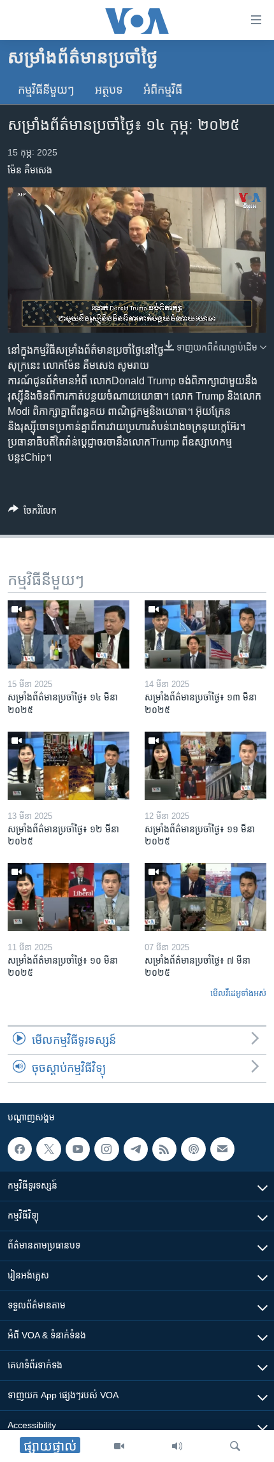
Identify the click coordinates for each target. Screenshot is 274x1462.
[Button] (32, 513)
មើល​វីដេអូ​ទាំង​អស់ (238, 993)
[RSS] (164, 1149)
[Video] (119, 1446)
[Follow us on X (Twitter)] (48, 1149)
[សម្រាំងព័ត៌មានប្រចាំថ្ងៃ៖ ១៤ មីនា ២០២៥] (68, 634)
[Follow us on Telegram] (136, 1149)
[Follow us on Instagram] (106, 1149)
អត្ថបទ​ (109, 89)
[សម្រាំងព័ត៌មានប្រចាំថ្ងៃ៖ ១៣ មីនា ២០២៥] (205, 634)
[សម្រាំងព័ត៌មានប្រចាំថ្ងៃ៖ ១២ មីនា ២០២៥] (68, 766)
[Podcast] (193, 1149)
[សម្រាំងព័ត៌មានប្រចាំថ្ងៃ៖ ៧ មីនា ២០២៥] (205, 897)
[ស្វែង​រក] (235, 1446)
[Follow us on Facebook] (20, 1149)
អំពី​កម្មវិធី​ (162, 89)
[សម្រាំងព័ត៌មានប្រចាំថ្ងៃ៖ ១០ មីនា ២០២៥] (68, 897)
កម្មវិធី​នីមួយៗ (46, 89)
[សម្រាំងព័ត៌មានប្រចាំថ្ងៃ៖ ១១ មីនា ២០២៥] (205, 766)
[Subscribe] (222, 1149)
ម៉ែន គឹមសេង (30, 170)
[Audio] (177, 1446)
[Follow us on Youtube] (78, 1149)
